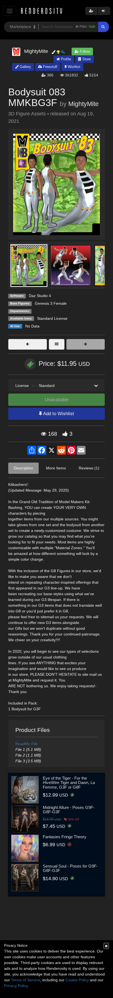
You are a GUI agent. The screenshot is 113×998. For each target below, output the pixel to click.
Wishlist (73, 67)
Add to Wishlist (58, 413)
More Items (56, 468)
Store (86, 59)
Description (23, 468)
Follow (84, 51)
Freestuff (49, 67)
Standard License (52, 318)
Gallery (25, 67)
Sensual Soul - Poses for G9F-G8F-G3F (70, 868)
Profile (65, 59)
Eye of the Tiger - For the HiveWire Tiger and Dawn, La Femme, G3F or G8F (69, 782)
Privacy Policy (16, 985)
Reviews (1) (89, 468)
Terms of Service (25, 980)
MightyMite (83, 103)
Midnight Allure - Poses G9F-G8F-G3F (68, 809)
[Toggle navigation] (9, 11)
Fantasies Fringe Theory (64, 836)
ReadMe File (26, 744)
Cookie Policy (77, 980)
